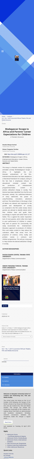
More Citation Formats (9, 336)
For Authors (5, 381)
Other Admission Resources (15, 447)
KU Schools (7, 455)
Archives (9, 116)
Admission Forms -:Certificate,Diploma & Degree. (16, 435)
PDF (5, 306)
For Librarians (6, 385)
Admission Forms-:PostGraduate (17, 438)
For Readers (5, 377)
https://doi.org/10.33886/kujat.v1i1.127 (18, 154)
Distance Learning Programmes (16, 445)
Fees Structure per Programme (16, 443)
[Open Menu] (2, 51)
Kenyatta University (8, 453)
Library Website (9, 457)
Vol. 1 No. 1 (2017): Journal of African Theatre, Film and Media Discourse (16, 119)
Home (3, 116)
